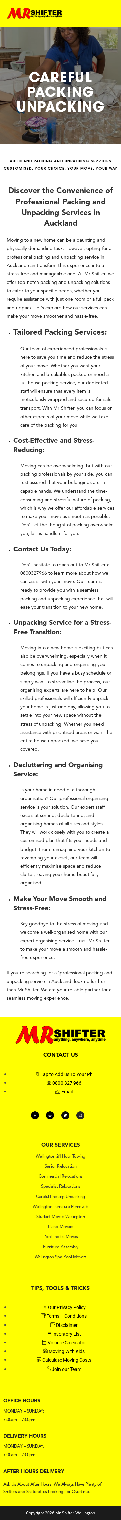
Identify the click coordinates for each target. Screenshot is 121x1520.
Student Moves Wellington (60, 1217)
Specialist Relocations (60, 1186)
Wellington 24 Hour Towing (60, 1156)
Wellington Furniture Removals (60, 1207)
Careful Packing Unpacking (60, 1197)
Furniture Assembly (60, 1247)
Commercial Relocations (61, 1176)
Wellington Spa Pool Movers (61, 1257)
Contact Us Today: (42, 549)
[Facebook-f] (35, 1115)
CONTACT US (60, 1055)
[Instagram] (80, 1115)
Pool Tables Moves (60, 1237)
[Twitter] (65, 1115)
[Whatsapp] (50, 1115)
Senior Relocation (61, 1166)
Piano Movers (60, 1227)
